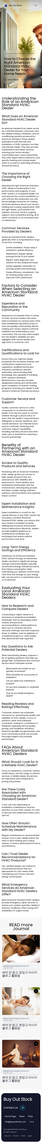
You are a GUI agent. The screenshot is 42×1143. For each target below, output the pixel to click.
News (22, 1116)
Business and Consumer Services (19, 53)
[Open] (35, 5)
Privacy (16, 1136)
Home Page (10, 1116)
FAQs (30, 1116)
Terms (23, 1136)
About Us (7, 1136)
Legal (30, 1136)
